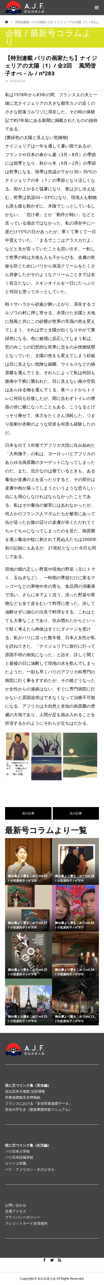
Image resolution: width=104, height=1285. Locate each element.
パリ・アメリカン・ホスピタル (30, 1169)
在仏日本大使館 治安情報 (25, 1091)
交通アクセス (15, 1211)
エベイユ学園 (15, 1163)
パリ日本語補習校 (19, 1157)
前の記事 (28, 813)
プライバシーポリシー (22, 1217)
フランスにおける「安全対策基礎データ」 (38, 1103)
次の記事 (76, 813)
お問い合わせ (15, 1205)
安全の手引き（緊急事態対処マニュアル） (38, 1109)
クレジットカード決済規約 (26, 1223)
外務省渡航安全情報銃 (22, 1097)
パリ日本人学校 (17, 1151)
